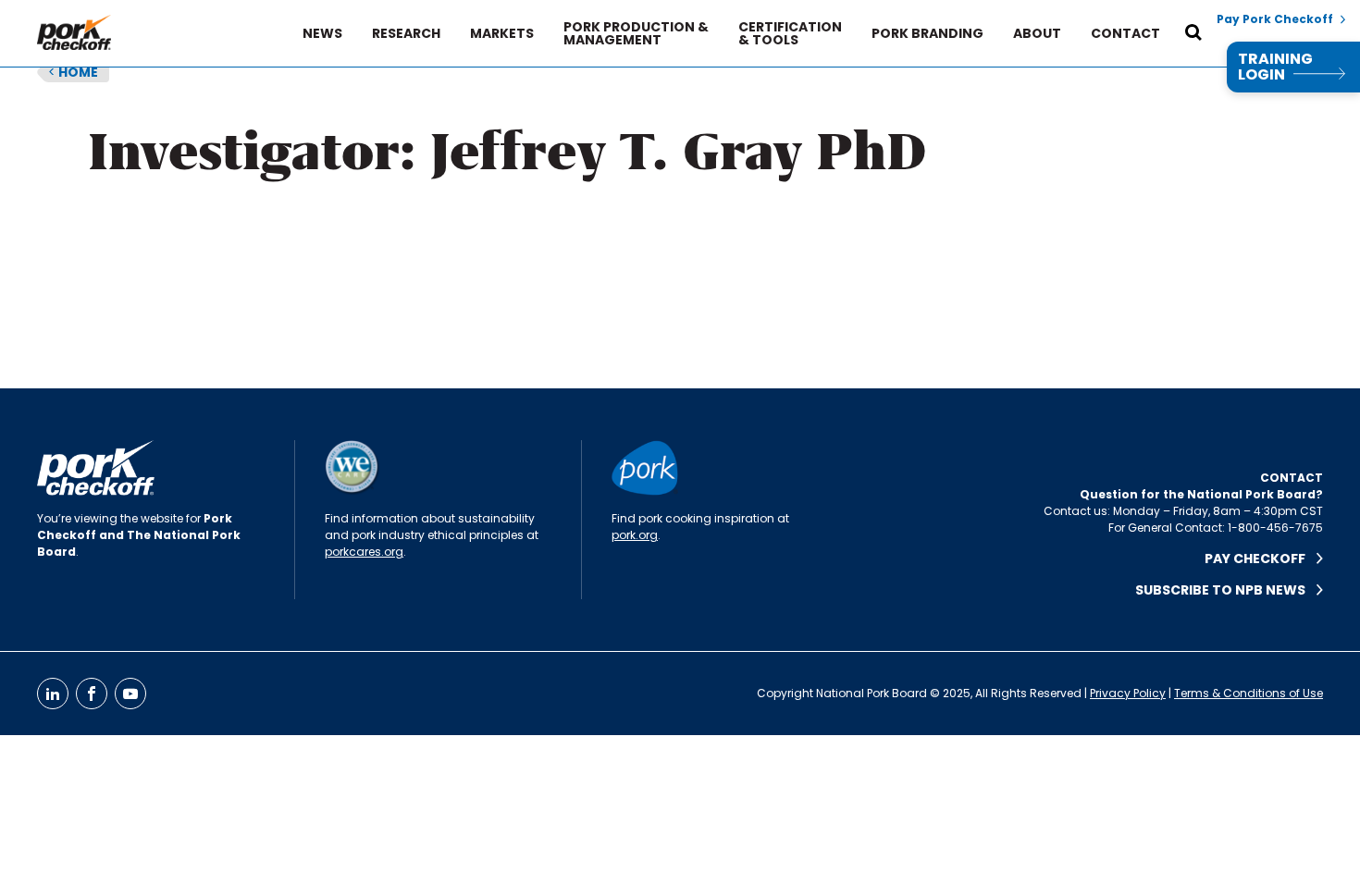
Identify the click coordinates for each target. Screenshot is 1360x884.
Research (406, 33)
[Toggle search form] (1193, 33)
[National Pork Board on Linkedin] (52, 693)
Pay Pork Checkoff (1275, 19)
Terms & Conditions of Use (1248, 693)
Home (73, 72)
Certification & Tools (790, 33)
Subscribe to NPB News (1226, 590)
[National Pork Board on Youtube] (130, 693)
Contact (1125, 33)
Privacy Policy (1128, 693)
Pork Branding (927, 33)
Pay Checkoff (1261, 558)
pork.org (635, 535)
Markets (502, 33)
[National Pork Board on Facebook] (91, 693)
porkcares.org (364, 551)
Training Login (1275, 67)
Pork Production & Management (636, 33)
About (1037, 33)
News (322, 33)
